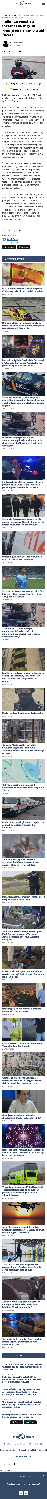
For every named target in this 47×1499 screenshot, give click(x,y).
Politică (7, 1444)
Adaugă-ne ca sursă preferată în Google (25, 84)
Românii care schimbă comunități (33, 1450)
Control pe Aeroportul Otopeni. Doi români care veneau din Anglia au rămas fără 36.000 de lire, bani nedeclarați (22, 1080)
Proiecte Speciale (23, 1456)
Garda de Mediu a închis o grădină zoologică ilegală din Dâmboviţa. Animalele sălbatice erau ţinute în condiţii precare (23, 749)
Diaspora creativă (7, 1450)
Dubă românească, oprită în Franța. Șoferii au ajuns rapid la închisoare (23, 898)
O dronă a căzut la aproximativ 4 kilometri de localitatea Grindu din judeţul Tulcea (23, 787)
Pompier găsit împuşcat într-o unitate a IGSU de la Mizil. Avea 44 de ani (22, 558)
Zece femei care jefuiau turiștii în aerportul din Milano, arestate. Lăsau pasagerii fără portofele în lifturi (20, 862)
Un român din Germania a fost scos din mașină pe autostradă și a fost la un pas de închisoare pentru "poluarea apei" (23, 522)
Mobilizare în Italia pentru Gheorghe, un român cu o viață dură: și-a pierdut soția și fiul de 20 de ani (23, 974)
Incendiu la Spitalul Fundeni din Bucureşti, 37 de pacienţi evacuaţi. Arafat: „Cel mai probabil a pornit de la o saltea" (23, 363)
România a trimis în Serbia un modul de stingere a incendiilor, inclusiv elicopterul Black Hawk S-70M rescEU (23, 325)
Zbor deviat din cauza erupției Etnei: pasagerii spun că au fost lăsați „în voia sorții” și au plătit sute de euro (21, 1267)
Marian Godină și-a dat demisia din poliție (22, 713)
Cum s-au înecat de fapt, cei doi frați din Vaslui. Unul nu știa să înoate (22, 1044)
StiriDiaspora (6, 15)
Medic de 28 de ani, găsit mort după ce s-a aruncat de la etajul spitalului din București (23, 825)
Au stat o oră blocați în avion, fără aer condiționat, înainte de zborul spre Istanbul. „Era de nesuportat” (21, 1304)
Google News (12, 239)
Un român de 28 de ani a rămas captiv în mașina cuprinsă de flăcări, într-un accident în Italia (22, 1342)
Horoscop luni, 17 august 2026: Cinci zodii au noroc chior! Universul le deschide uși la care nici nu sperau (23, 1152)
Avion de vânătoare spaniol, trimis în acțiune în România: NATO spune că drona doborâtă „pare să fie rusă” (23, 1230)
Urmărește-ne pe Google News (25, 89)
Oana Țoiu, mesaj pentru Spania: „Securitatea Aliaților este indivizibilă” (21, 1116)
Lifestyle (39, 1444)
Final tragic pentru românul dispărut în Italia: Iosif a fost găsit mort (21, 1010)
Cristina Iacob (18, 42)
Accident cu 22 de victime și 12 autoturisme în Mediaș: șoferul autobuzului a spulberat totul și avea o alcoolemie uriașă (21, 632)
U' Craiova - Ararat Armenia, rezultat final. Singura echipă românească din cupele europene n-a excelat (23, 594)
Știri (15, 15)
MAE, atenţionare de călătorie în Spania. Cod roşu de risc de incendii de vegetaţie (23, 289)
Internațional (19, 1444)
